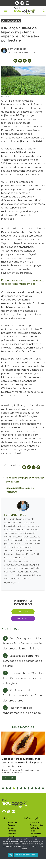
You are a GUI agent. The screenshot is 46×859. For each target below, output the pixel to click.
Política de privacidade (26, 855)
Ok (10, 855)
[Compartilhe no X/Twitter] (29, 467)
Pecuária (11, 825)
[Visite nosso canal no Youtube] (27, 3)
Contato (11, 836)
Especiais (12, 834)
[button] (3, 788)
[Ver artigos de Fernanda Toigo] (4, 50)
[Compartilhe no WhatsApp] (34, 467)
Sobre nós (34, 822)
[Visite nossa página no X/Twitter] (20, 61)
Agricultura (12, 822)
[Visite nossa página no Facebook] (17, 3)
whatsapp (23, 611)
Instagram (23, 618)
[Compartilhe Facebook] (15, 61)
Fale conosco (35, 834)
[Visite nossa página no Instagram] (22, 3)
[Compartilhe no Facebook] (24, 467)
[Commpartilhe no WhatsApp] (25, 61)
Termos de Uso (36, 825)
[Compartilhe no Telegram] (29, 61)
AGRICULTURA (11, 20)
